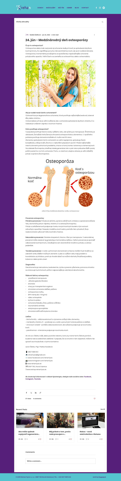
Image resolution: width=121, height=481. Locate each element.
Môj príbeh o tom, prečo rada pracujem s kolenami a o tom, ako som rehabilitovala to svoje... (60, 432)
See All (103, 409)
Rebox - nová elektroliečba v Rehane (90, 432)
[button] (102, 22)
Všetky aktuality (22, 22)
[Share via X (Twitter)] (31, 393)
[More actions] (94, 35)
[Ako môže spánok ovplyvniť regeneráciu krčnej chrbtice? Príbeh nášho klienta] (29, 420)
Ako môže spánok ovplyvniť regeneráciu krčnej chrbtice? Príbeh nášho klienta (29, 432)
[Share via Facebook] (26, 393)
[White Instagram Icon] (100, 8)
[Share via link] (40, 393)
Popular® (102, 477)
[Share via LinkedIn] (36, 393)
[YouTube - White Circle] (104, 8)
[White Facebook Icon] (96, 8)
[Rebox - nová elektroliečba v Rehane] (91, 420)
